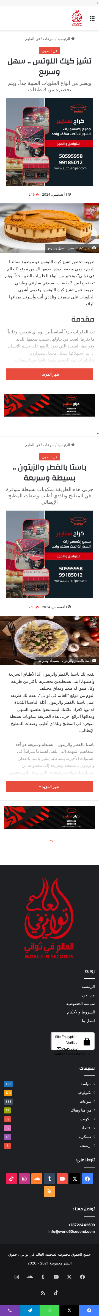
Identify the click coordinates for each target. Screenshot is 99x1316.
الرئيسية (64, 38)
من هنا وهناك (81, 1110)
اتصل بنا (88, 1020)
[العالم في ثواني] (77, 18)
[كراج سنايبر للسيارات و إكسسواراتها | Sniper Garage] (49, 141)
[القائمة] (92, 20)
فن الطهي (32, 38)
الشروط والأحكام (81, 1012)
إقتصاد (86, 1128)
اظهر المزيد (51, 374)
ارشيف (86, 1145)
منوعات (48, 38)
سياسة (86, 1084)
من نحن (88, 995)
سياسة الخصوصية (80, 1003)
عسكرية (85, 1136)
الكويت (86, 1119)
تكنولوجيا (85, 1092)
